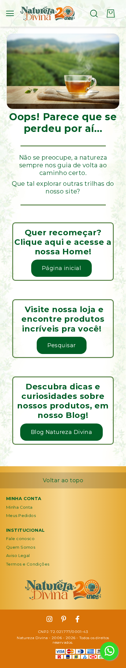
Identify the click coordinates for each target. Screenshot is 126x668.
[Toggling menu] (10, 13)
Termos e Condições (28, 564)
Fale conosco (20, 538)
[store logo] (47, 13)
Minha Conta (19, 507)
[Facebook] (77, 619)
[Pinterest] (63, 619)
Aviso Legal (18, 555)
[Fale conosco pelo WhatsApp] (109, 651)
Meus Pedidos (21, 515)
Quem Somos (20, 547)
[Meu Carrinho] (111, 13)
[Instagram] (49, 619)
